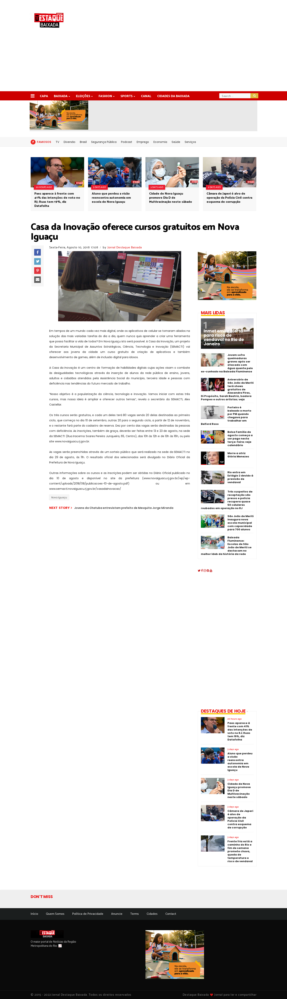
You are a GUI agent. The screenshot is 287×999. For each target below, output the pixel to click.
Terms (134, 914)
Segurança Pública (104, 142)
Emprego (143, 142)
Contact (170, 914)
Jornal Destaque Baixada (125, 247)
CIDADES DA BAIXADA (173, 96)
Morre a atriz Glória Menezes (238, 455)
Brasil (83, 142)
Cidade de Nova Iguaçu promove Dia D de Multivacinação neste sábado (170, 198)
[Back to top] (277, 989)
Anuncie (116, 914)
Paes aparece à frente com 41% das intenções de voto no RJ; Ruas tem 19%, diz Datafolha (57, 200)
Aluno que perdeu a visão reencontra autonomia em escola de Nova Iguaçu (111, 198)
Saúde (176, 142)
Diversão (69, 142)
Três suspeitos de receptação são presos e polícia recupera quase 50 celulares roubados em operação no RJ (226, 500)
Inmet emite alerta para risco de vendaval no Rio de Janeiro (224, 337)
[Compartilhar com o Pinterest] (37, 270)
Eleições (83, 96)
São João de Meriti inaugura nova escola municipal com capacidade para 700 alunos (240, 523)
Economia (160, 142)
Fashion (105, 96)
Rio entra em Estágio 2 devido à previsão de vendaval (240, 477)
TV (57, 142)
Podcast (126, 142)
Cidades (152, 914)
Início (34, 914)
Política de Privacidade (87, 914)
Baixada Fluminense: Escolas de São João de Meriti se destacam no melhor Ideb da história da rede (226, 546)
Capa (44, 96)
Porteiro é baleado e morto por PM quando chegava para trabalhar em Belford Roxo (226, 416)
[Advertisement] (143, 62)
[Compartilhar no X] (37, 261)
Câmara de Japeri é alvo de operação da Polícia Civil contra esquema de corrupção (229, 198)
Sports (126, 96)
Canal (146, 96)
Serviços (190, 142)
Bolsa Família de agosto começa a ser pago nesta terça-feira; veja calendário (240, 438)
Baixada (61, 96)
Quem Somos (55, 914)
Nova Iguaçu (59, 497)
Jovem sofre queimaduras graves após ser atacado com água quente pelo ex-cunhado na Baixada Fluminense (227, 363)
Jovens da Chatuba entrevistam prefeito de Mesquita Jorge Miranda (123, 508)
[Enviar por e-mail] (37, 279)
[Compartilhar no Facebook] (37, 252)
